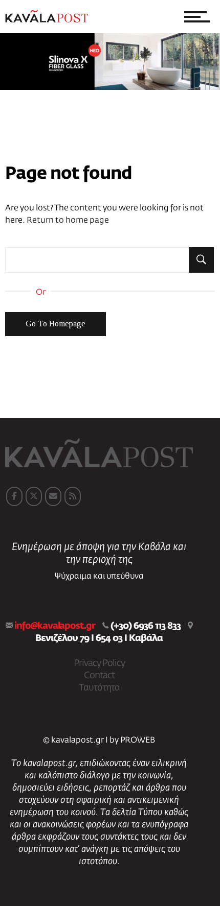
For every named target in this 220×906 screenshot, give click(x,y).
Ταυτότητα (99, 688)
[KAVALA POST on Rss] (72, 496)
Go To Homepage (55, 323)
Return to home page (68, 221)
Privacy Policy (99, 663)
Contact (99, 675)
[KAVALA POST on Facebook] (14, 496)
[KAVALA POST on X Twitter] (34, 496)
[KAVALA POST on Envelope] (53, 496)
